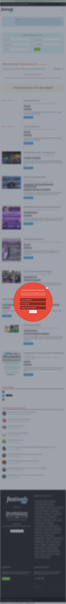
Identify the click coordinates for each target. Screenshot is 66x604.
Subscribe (33, 311)
